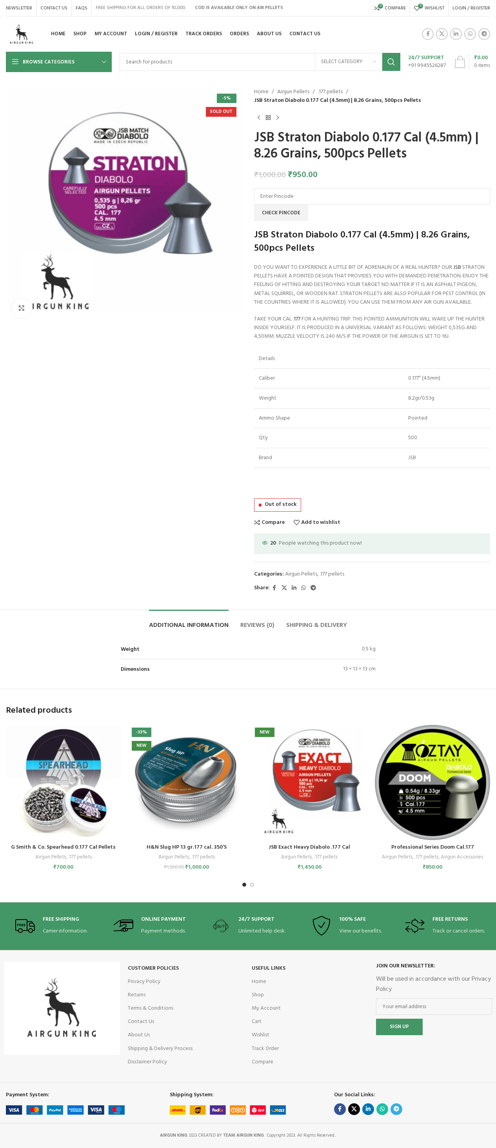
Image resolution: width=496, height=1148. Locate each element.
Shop (258, 995)
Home (261, 92)
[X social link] (442, 34)
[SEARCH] (391, 62)
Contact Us (141, 1021)
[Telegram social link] (484, 34)
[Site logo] (21, 34)
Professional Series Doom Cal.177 (432, 847)
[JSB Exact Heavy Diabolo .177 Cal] (309, 782)
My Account (266, 1008)
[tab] (189, 622)
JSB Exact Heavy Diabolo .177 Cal (309, 847)
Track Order (265, 1048)
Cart (257, 1021)
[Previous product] (258, 118)
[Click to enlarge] (21, 308)
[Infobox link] (427, 62)
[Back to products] (268, 118)
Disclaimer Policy (147, 1062)
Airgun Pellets (293, 92)
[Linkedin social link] (456, 34)
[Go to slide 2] (252, 885)
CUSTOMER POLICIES (153, 968)
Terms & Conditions (150, 1008)
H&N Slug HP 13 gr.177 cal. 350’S (187, 847)
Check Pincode (281, 213)
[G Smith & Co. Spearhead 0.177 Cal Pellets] (63, 782)
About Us (139, 1034)
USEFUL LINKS (268, 968)
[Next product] (277, 118)
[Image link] (62, 1008)
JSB (457, 267)
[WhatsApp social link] (470, 34)
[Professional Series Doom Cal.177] (432, 782)
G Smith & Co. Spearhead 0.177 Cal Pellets (63, 847)
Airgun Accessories (462, 857)
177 (297, 319)
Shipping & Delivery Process (160, 1048)
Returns (136, 995)
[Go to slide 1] (244, 885)
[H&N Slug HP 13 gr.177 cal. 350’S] (186, 782)
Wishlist (260, 1034)
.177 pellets (330, 92)
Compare (262, 1062)
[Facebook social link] (428, 34)
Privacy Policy (144, 981)
